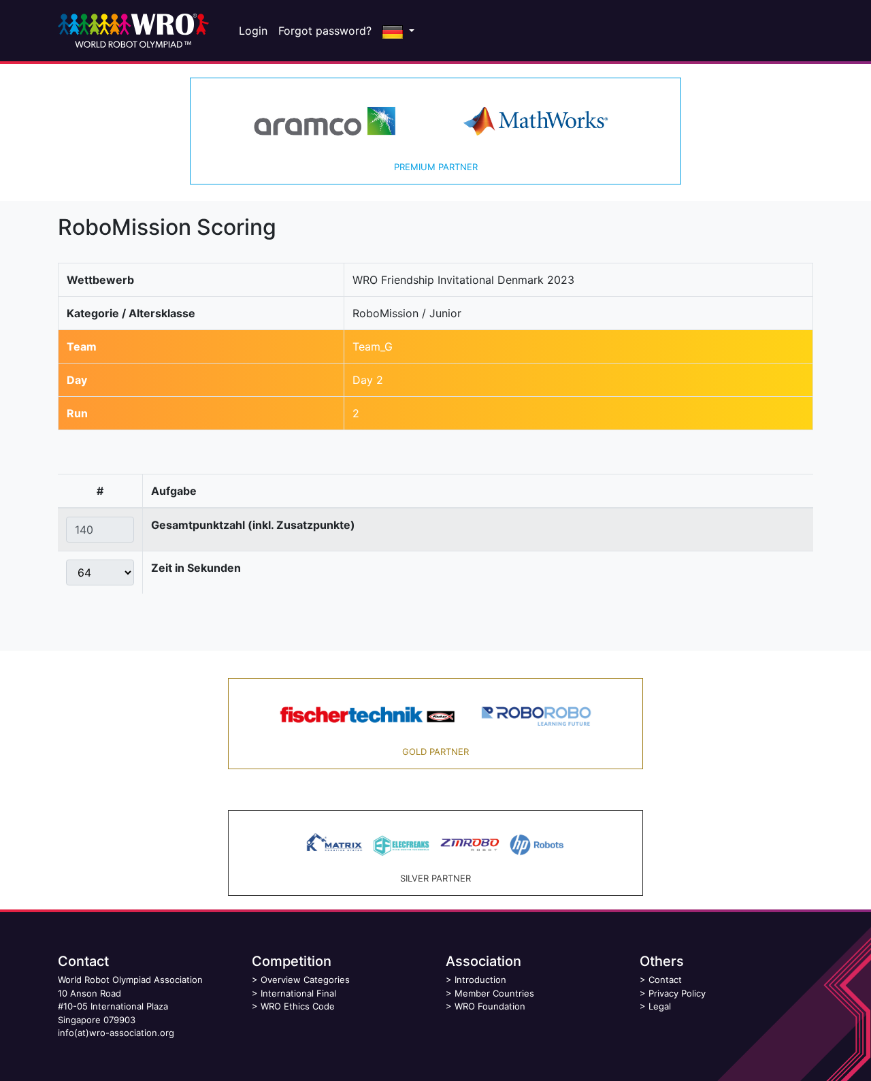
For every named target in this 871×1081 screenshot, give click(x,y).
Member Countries (494, 993)
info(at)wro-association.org (116, 1032)
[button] (398, 30)
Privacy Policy (677, 993)
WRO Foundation (490, 1006)
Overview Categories (305, 979)
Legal (659, 1006)
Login (253, 30)
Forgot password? (325, 30)
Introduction (480, 979)
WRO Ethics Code (298, 1006)
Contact (665, 979)
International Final (298, 993)
